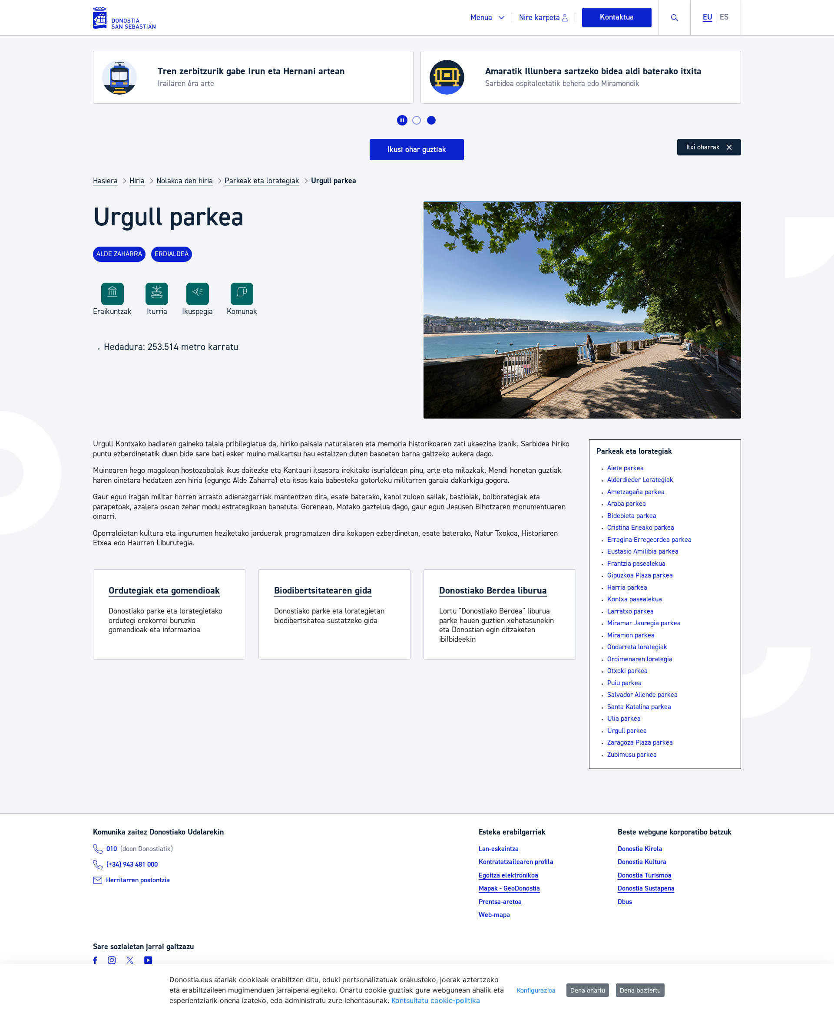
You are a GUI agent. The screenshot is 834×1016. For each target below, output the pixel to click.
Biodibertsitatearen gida (323, 590)
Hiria (137, 181)
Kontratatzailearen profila (516, 862)
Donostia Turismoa (645, 875)
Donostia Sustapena (646, 888)
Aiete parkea (625, 468)
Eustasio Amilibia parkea (642, 551)
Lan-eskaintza (499, 848)
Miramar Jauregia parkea (644, 623)
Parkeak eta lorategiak (262, 181)
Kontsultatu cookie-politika (435, 1000)
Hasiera (105, 181)
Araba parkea (626, 503)
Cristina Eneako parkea (640, 527)
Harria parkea (627, 587)
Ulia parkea (624, 718)
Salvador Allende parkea (642, 694)
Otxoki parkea (627, 670)
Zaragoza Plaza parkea (640, 742)
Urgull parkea (627, 730)
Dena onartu (587, 990)
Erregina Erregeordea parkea (649, 539)
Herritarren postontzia (138, 880)
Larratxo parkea (630, 611)
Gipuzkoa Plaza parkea (640, 575)
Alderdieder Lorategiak (640, 479)
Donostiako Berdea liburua (493, 590)
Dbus (625, 901)
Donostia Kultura (642, 862)
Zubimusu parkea (632, 754)
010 (111, 848)
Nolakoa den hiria (184, 181)
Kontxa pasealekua (634, 599)
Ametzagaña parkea (636, 492)
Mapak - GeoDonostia (509, 888)
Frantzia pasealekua (636, 563)
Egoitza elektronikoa (508, 875)
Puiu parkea (624, 683)
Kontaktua (617, 17)
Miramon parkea (631, 635)
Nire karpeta (539, 18)
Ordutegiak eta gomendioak (164, 590)
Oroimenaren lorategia (639, 659)
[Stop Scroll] (402, 120)
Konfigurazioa (536, 990)
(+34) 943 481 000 (132, 864)
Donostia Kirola (640, 848)
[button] (487, 18)
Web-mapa (494, 914)
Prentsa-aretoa (500, 901)
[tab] (416, 120)
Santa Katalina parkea (639, 707)
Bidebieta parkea (631, 515)
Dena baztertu (640, 990)
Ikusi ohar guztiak (416, 150)
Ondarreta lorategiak (637, 647)
